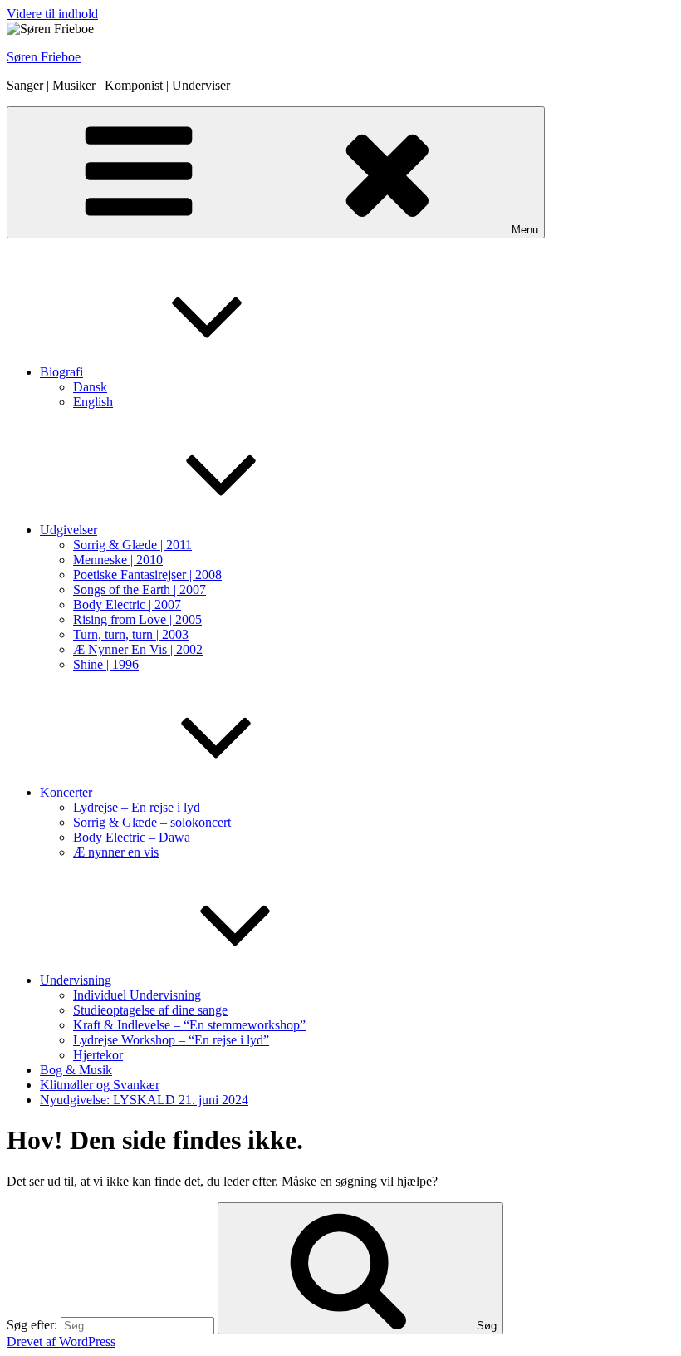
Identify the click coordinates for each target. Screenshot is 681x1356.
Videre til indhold (52, 14)
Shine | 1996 (106, 664)
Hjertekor (98, 1055)
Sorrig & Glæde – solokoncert (152, 822)
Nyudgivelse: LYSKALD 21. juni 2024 (144, 1100)
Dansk (90, 387)
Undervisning (75, 980)
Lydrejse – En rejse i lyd (136, 807)
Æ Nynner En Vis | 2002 (138, 649)
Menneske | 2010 (118, 560)
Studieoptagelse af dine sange (150, 1010)
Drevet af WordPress (61, 1341)
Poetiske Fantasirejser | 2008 (147, 574)
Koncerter (66, 792)
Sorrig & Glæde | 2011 (132, 545)
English (93, 402)
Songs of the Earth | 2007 (139, 589)
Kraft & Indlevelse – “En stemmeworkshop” (189, 1025)
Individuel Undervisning (137, 995)
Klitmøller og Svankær (99, 1085)
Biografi (61, 372)
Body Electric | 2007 (127, 604)
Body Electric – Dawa (131, 837)
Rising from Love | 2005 (137, 619)
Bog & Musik (76, 1070)
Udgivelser (68, 530)
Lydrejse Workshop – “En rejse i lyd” (171, 1040)
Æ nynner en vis (116, 852)
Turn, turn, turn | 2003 (131, 634)
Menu (525, 230)
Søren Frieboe (44, 57)
